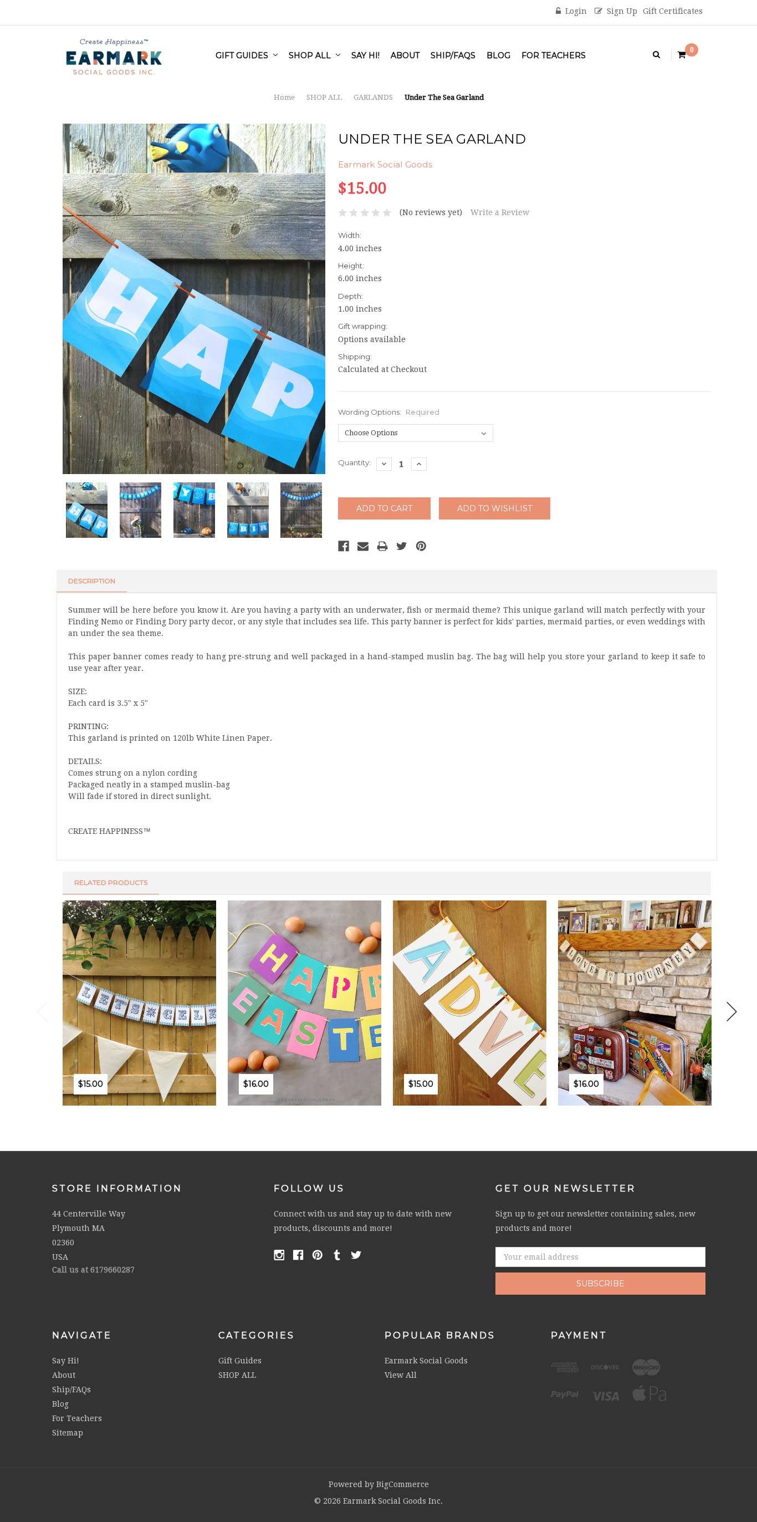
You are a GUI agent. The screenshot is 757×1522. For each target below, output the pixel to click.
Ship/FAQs (453, 55)
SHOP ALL (311, 55)
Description (91, 581)
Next (732, 1012)
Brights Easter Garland (316, 1045)
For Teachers (553, 55)
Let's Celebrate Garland (151, 1045)
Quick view (131, 1109)
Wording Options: (388, 412)
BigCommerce (402, 1484)
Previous (42, 1012)
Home (284, 97)
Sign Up (622, 11)
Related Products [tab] (110, 882)
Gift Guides (243, 55)
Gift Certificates (673, 11)
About (405, 55)
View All (401, 1375)
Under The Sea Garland (444, 97)
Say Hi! (365, 55)
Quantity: (354, 462)
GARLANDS (373, 97)
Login (576, 11)
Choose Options (413, 1109)
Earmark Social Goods (426, 1360)
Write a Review (499, 212)
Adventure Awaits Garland (487, 1045)
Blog (498, 55)
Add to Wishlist (107, 1109)
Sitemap (67, 1432)
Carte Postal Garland (642, 1045)
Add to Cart (83, 1109)
